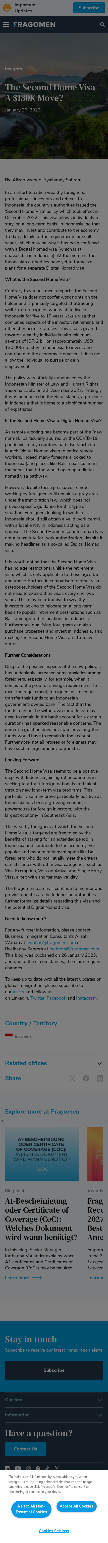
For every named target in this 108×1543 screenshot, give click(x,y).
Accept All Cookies (76, 1506)
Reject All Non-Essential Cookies (31, 1509)
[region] (54, 1506)
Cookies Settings (54, 1530)
